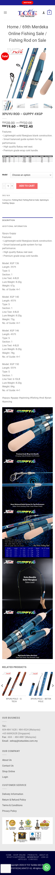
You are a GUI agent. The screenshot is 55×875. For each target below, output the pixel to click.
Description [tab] (8, 220)
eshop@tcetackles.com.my (24, 741)
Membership (33, 857)
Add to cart (27, 186)
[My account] (43, 12)
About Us (7, 760)
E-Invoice (33, 859)
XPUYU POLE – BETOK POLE (41, 700)
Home (12, 26)
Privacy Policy (9, 811)
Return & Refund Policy (14, 799)
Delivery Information (12, 794)
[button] (5, 12)
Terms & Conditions (12, 805)
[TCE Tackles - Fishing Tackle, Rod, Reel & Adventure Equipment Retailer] (27, 12)
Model (4, 175)
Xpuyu (12, 203)
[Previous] (7, 73)
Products (32, 855)
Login (5, 777)
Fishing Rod (17, 200)
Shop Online (8, 771)
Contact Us (7, 765)
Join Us (44, 857)
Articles (22, 859)
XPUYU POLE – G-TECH (14, 700)
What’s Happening (16, 857)
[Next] (48, 73)
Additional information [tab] (14, 226)
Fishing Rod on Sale (27, 40)
